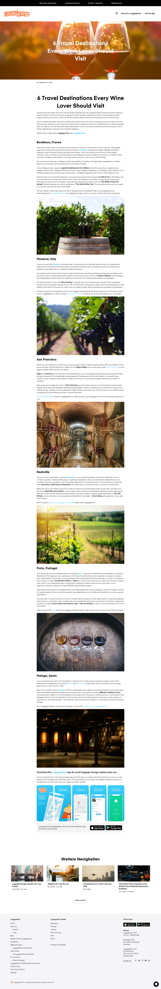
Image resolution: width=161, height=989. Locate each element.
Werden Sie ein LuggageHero (21, 939)
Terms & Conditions (17, 969)
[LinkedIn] (149, 960)
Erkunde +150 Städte (58, 945)
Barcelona (81, 683)
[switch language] (116, 13)
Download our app (74, 293)
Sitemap (13, 972)
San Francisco (113, 367)
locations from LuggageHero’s (95, 706)
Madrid (70, 683)
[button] (156, 984)
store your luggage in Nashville (61, 502)
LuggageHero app (58, 193)
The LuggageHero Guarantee (23, 954)
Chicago (54, 926)
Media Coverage (19, 960)
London (53, 929)
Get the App (150, 13)
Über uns (13, 926)
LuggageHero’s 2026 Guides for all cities (25, 963)
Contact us (127, 960)
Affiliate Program (16, 945)
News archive (80, 900)
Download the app (44, 396)
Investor (16, 929)
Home (12, 923)
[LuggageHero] (17, 16)
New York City (56, 932)
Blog (12, 935)
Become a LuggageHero (131, 13)
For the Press (15, 957)
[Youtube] (145, 960)
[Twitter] (139, 960)
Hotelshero (14, 942)
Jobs (14, 932)
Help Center (14, 951)
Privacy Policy (15, 966)
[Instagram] (142, 960)
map (53, 610)
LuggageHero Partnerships (22, 948)
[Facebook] (135, 960)
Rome (53, 939)
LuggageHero (79, 133)
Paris (52, 935)
